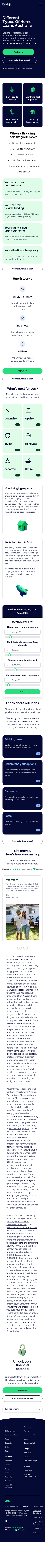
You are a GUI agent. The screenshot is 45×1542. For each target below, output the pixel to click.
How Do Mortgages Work (19, 1098)
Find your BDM (29, 1435)
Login (26, 1439)
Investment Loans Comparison (22, 1228)
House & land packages (9, 1486)
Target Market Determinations (38, 1523)
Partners (27, 1431)
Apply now (18, 52)
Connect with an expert (19, 60)
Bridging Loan (10, 1431)
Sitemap (36, 1532)
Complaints (37, 1528)
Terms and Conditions (37, 1512)
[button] (40, 5)
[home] (7, 5)
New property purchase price (22, 627)
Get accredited (29, 1443)
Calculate (22, 692)
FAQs (6, 1451)
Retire (7, 1469)
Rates (7, 1439)
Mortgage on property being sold (22, 675)
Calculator (8, 1443)
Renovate (8, 1477)
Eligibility (8, 1447)
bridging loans (13, 1011)
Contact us (28, 1471)
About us (27, 1453)
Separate (8, 1481)
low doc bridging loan (16, 1153)
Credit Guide (37, 1517)
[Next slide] (26, 948)
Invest (7, 1473)
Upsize (7, 1465)
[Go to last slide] (20, 948)
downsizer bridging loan (19, 1123)
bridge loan (22, 1313)
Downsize (8, 1461)
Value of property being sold (22, 660)
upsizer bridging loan (19, 1129)
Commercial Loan (11, 1435)
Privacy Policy (38, 1506)
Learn (26, 1457)
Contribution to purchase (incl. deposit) (22, 643)
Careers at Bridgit (30, 1461)
